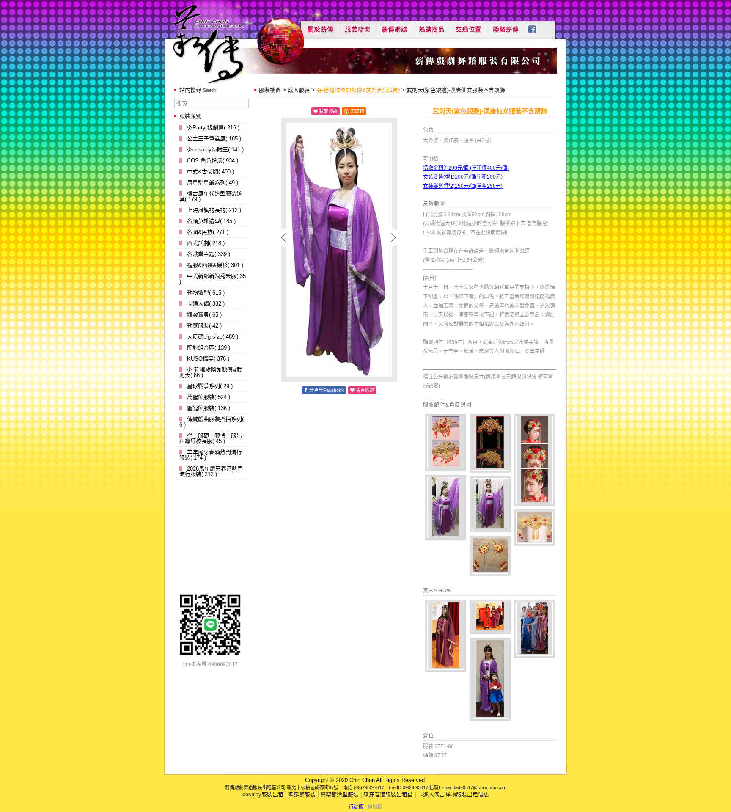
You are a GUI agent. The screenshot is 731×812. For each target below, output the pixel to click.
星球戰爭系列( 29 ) (210, 386)
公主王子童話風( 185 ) (214, 138)
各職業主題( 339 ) (208, 254)
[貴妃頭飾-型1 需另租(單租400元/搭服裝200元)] (445, 442)
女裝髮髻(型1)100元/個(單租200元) (463, 177)
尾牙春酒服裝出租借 (388, 794)
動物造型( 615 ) (206, 292)
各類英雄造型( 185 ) (211, 221)
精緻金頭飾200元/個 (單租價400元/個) (466, 168)
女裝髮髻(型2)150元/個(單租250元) (463, 186)
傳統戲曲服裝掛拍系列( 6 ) (211, 421)
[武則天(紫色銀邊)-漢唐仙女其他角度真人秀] (445, 507)
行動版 (356, 807)
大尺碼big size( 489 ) (212, 336)
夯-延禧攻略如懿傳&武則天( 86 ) (210, 372)
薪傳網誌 (394, 26)
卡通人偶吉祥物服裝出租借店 (453, 794)
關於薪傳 (319, 26)
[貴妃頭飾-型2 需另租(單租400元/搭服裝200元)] (490, 443)
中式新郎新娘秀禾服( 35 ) (212, 278)
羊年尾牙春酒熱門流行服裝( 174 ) (210, 454)
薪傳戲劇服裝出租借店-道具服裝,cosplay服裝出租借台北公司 (224, 44)
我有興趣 (328, 111)
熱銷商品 (431, 26)
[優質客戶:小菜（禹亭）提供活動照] (445, 636)
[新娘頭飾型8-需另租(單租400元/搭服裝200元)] (490, 556)
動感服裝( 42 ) (204, 325)
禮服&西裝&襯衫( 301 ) (215, 265)
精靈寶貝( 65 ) (204, 314)
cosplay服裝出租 (262, 794)
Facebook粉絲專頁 (537, 26)
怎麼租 (357, 111)
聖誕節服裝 (302, 794)
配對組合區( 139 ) (208, 347)
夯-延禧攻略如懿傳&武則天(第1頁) (358, 90)
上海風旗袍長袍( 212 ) (214, 210)
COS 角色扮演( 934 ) (212, 160)
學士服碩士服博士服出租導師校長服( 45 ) (210, 438)
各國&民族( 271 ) (207, 232)
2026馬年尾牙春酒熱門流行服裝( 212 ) (211, 471)
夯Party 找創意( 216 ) (213, 127)
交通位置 (468, 26)
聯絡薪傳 (506, 26)
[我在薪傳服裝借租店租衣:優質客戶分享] (534, 629)
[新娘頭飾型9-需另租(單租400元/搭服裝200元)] (534, 528)
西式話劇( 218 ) (206, 243)
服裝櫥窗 (357, 26)
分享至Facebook (326, 390)
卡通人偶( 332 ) (206, 303)
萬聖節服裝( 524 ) (208, 397)
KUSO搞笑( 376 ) (208, 358)
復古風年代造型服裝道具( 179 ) (210, 196)
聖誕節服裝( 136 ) (208, 408)
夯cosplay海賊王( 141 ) (215, 149)
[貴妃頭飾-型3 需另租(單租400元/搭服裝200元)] (534, 460)
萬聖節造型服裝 (339, 794)
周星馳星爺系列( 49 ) (212, 182)
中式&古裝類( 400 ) (210, 171)
